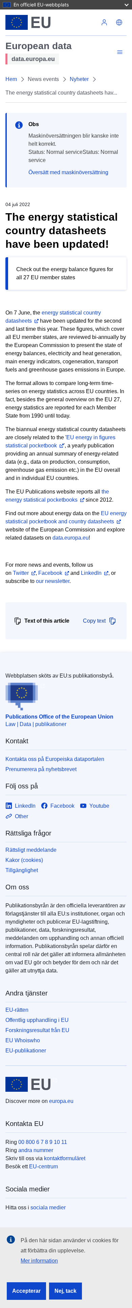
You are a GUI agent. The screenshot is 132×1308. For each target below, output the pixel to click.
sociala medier (48, 1207)
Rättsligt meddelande (31, 850)
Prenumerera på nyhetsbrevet (40, 769)
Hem (11, 79)
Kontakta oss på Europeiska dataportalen (54, 759)
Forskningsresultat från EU (37, 1030)
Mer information (39, 1261)
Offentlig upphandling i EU (37, 1020)
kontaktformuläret (64, 1158)
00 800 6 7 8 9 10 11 (42, 1142)
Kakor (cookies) (24, 860)
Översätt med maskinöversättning (68, 172)
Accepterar (26, 1291)
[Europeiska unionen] (51, 22)
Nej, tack (65, 1291)
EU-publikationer (25, 1050)
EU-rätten (16, 1010)
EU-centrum (43, 1166)
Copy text (94, 621)
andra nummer (35, 1150)
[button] (119, 22)
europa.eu (61, 1101)
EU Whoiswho (22, 1040)
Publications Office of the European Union (59, 717)
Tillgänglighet (21, 870)
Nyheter (79, 79)
